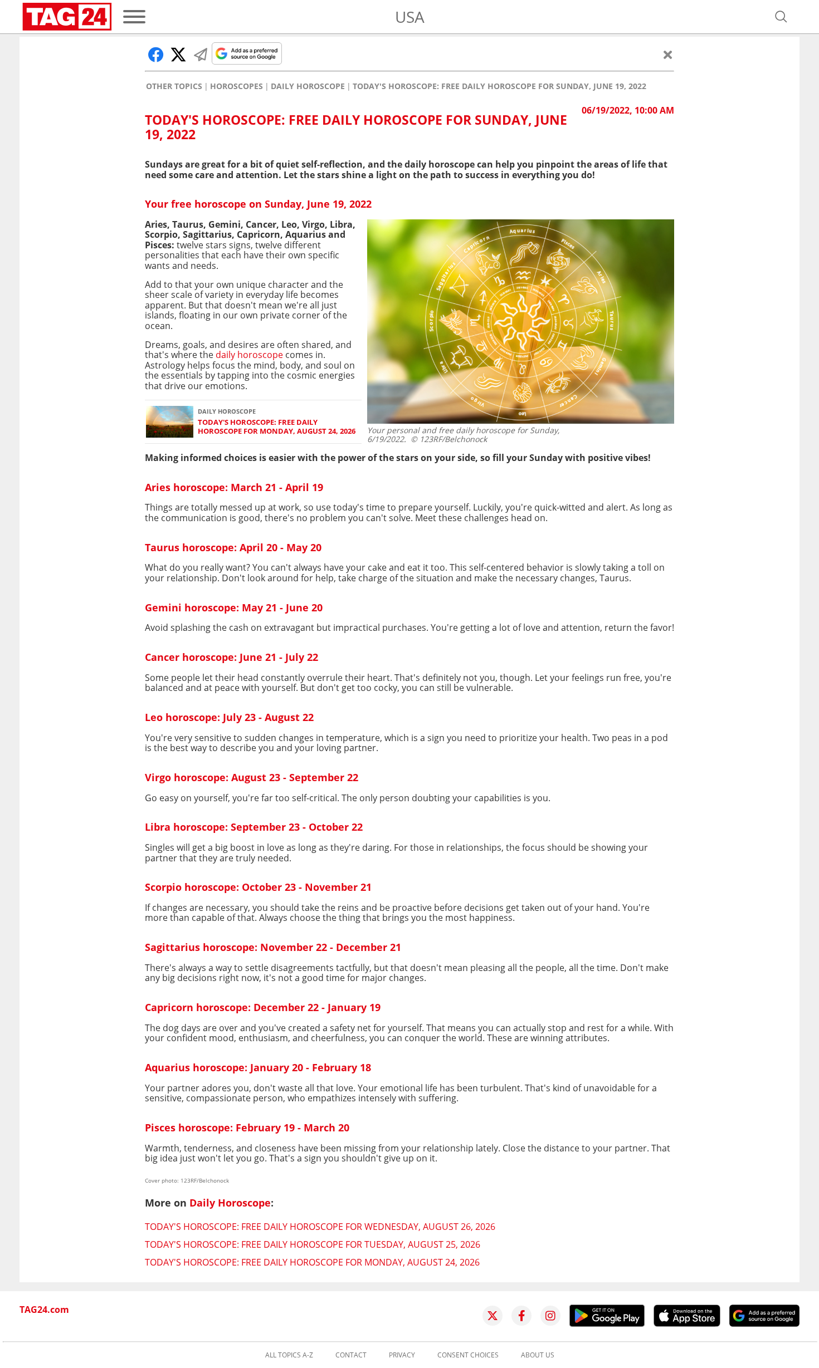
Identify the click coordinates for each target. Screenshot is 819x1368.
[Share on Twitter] (178, 54)
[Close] (668, 54)
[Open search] (781, 16)
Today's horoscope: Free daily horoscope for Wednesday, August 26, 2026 (320, 1226)
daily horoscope (249, 355)
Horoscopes (236, 86)
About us (537, 1355)
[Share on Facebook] (156, 54)
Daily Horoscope (308, 86)
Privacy (402, 1355)
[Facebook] (521, 1316)
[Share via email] (200, 54)
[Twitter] (492, 1316)
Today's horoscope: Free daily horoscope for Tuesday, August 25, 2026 (312, 1244)
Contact (351, 1355)
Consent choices (468, 1355)
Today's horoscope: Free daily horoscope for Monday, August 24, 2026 (276, 426)
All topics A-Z (289, 1355)
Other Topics (174, 86)
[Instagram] (550, 1316)
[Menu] (134, 16)
